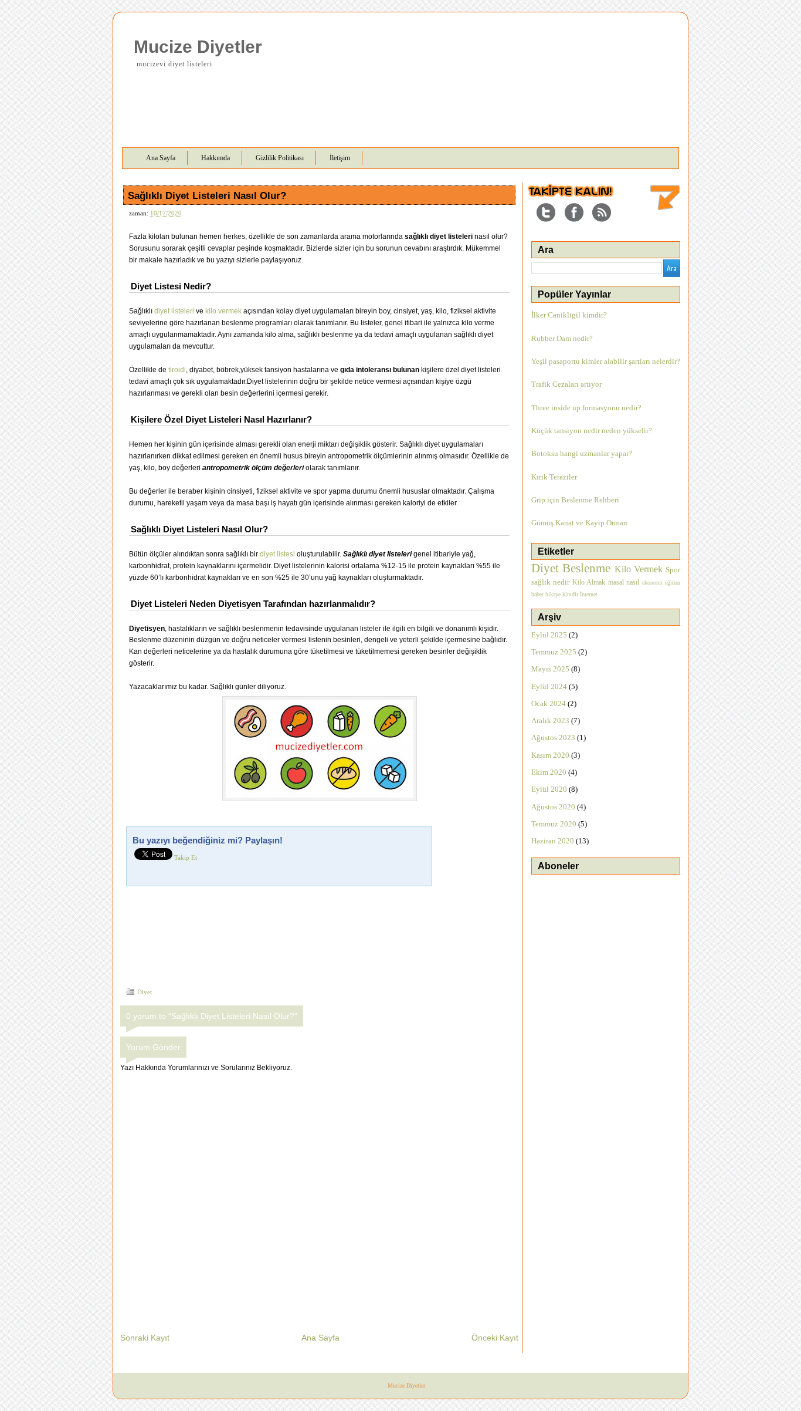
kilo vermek (223, 311)
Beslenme (586, 568)
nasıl (632, 582)
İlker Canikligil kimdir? (569, 314)
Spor (673, 569)
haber (537, 594)
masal (616, 582)
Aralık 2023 (550, 720)
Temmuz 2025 (553, 651)
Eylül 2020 (549, 789)
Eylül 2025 (549, 634)
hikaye (553, 594)
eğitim (672, 582)
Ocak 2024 (548, 703)
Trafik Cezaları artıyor (566, 384)
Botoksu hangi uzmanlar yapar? (581, 453)
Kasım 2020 (550, 755)
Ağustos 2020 (553, 806)
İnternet (589, 594)
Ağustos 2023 (553, 737)
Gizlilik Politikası (280, 158)
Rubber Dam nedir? (562, 338)
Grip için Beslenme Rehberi (575, 499)
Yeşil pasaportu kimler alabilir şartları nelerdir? (605, 361)
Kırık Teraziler (554, 476)
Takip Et (185, 857)
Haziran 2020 (552, 840)
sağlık (541, 582)
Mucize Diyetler (198, 46)
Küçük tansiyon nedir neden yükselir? (591, 430)
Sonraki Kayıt (144, 1337)
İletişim (340, 158)
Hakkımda (215, 158)
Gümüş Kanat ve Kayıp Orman (579, 522)
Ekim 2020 (548, 772)
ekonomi (652, 582)
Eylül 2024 (549, 686)
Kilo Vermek (639, 569)
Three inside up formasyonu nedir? (586, 407)
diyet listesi (277, 554)
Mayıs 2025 (550, 668)
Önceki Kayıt (494, 1337)
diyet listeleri (174, 311)
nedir (561, 582)
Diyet (144, 991)
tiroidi (177, 370)
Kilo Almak (588, 582)
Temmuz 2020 (553, 823)
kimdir (570, 594)
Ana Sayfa (320, 1337)
